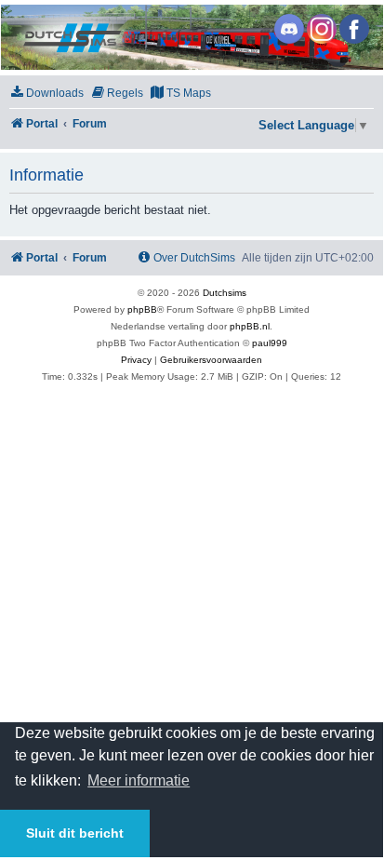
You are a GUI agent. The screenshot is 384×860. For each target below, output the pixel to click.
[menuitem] (46, 93)
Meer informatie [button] (138, 780)
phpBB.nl (250, 326)
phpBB (142, 309)
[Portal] (190, 37)
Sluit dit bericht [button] (75, 833)
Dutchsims (224, 293)
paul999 (269, 343)
